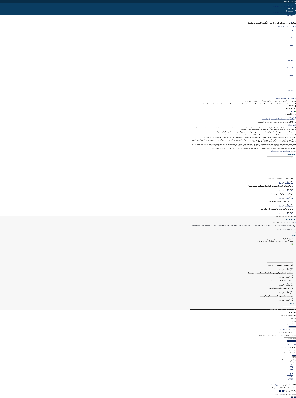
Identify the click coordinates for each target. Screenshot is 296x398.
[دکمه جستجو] (282, 359)
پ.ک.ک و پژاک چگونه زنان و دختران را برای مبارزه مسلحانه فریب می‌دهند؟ (270, 186)
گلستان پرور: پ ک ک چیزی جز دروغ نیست (280, 178)
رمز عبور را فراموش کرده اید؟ (288, 329)
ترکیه (291, 37)
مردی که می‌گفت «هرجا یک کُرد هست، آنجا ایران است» (276, 209)
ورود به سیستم (292, 344)
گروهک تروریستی (280, 151)
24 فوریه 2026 (292, 117)
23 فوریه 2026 (292, 125)
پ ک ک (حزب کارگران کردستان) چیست (281, 201)
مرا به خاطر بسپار (289, 324)
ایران (291, 366)
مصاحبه (291, 82)
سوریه (291, 45)
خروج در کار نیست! (290, 114)
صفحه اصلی (290, 15)
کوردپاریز (276, 309)
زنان (292, 52)
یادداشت (291, 75)
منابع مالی (273, 151)
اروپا (289, 151)
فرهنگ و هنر (290, 67)
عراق (291, 30)
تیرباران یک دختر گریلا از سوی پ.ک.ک (281, 194)
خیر (280, 391)
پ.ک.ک (286, 151)
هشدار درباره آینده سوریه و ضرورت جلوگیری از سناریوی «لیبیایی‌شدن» (275, 241)
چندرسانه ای (290, 90)
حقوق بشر (290, 60)
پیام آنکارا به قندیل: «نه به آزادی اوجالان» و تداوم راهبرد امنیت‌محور (276, 122)
